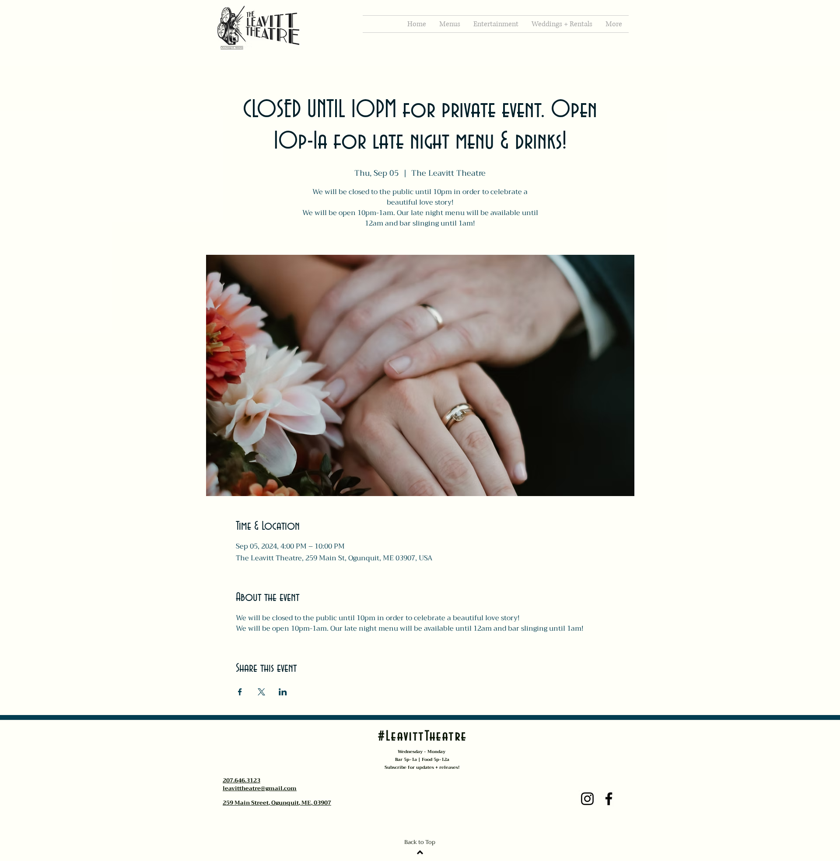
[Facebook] (608, 798)
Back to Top (419, 842)
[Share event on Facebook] (240, 691)
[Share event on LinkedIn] (283, 691)
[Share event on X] (261, 691)
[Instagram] (587, 798)
